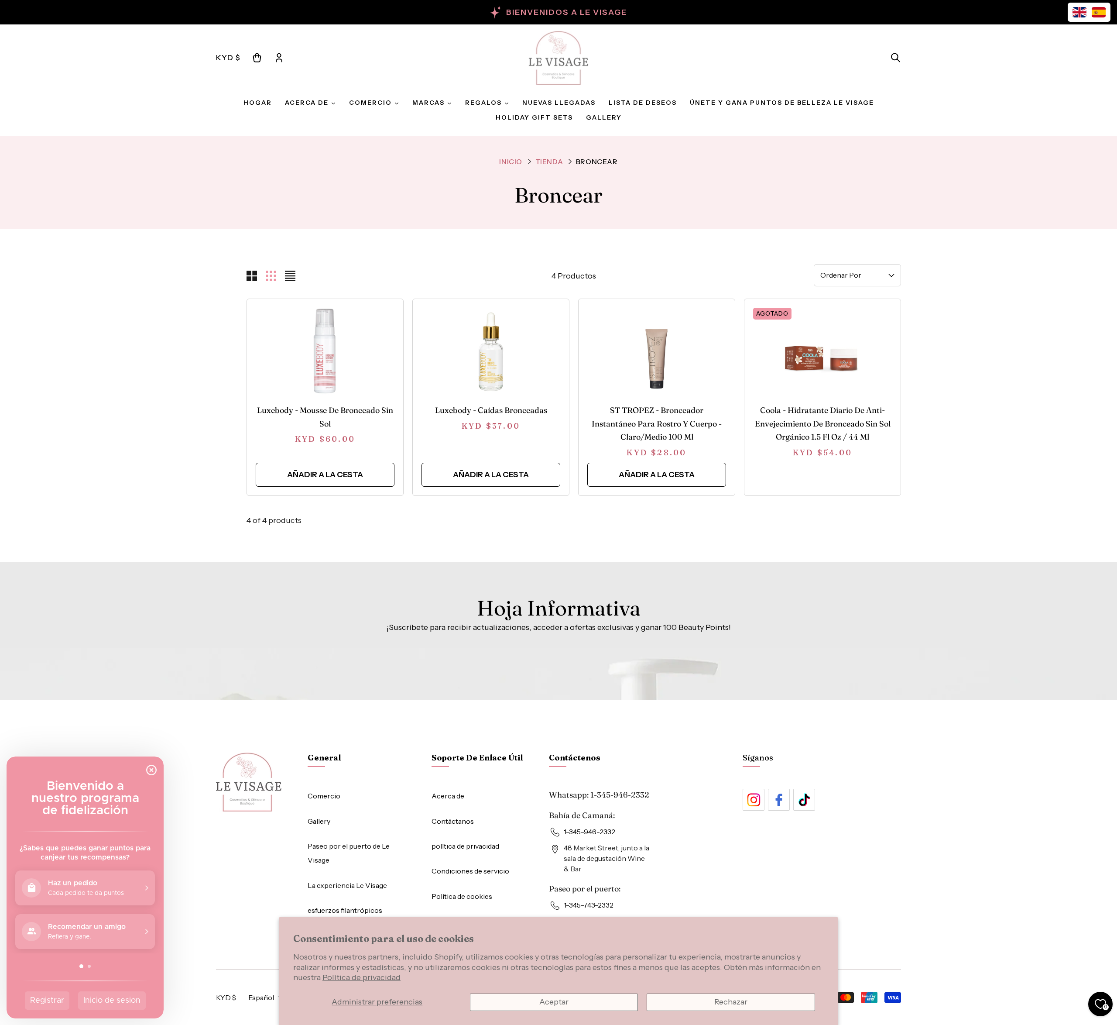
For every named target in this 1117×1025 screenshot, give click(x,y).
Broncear (597, 161)
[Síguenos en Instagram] (753, 800)
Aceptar (554, 1002)
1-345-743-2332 (588, 905)
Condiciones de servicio (470, 871)
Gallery (319, 821)
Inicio (510, 161)
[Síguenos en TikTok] (804, 800)
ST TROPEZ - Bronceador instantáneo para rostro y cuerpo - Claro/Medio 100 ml (657, 423)
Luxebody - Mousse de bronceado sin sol (325, 417)
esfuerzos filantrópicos (345, 910)
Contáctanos (453, 821)
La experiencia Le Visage (347, 885)
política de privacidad (465, 846)
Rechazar (730, 1002)
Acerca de (448, 795)
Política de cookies (462, 896)
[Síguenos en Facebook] (779, 800)
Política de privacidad (361, 977)
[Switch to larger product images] (252, 276)
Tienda (549, 161)
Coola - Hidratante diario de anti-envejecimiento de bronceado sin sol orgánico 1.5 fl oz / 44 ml (823, 423)
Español (261, 997)
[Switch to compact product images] (290, 276)
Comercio (324, 795)
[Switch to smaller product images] (271, 276)
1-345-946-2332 (619, 795)
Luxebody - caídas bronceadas (491, 410)
